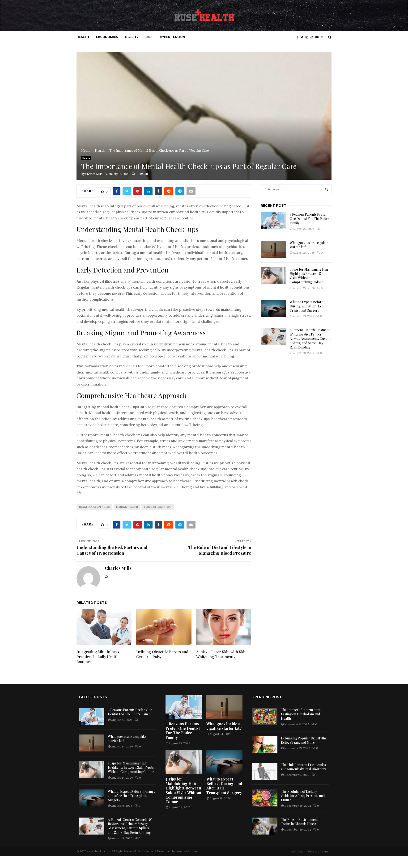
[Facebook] (298, 37)
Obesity (131, 37)
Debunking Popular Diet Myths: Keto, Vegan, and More (304, 740)
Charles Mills (93, 174)
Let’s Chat (296, 851)
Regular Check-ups (157, 506)
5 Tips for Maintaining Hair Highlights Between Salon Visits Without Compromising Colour (309, 276)
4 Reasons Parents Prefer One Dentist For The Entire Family (309, 218)
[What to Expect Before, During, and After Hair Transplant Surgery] (273, 308)
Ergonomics (107, 37)
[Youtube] (318, 37)
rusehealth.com (186, 851)
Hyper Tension (172, 37)
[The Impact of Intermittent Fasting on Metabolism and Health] (264, 716)
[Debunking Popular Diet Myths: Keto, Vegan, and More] (264, 744)
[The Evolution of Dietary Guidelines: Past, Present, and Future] (264, 797)
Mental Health (127, 506)
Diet (149, 37)
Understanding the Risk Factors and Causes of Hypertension (111, 550)
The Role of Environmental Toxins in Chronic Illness (300, 821)
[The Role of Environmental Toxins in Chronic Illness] (264, 826)
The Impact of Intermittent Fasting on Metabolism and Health (300, 714)
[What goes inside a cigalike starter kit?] (273, 249)
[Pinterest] (312, 37)
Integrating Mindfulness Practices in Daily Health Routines (97, 656)
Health (82, 37)
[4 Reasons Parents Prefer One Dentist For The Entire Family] (273, 220)
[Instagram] (308, 37)
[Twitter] (303, 37)
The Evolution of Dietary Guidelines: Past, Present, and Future (303, 795)
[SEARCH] (326, 189)
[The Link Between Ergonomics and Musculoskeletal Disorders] (264, 771)
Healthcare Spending (94, 506)
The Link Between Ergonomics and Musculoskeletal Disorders (303, 767)
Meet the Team (317, 851)
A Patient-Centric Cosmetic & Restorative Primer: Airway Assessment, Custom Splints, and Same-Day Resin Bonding (310, 338)
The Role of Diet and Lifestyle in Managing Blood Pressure (219, 550)
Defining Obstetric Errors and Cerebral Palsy (162, 654)
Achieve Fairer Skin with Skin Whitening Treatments (221, 654)
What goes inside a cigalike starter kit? (309, 244)
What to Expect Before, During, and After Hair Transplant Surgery (307, 306)
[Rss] (323, 37)
